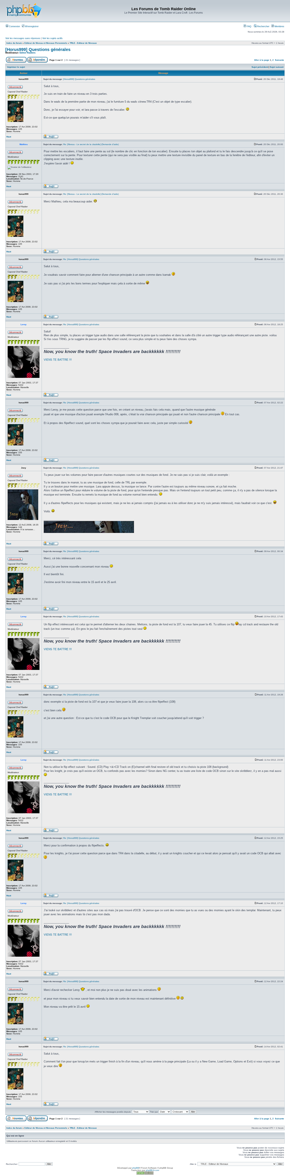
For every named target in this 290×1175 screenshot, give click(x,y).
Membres (279, 26)
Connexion (14, 26)
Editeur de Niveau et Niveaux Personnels (45, 43)
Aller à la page (261, 60)
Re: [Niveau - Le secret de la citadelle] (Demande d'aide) (91, 144)
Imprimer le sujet (16, 67)
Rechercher (262, 26)
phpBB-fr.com (152, 1170)
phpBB (135, 1168)
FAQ (248, 26)
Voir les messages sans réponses (22, 38)
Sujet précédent (260, 67)
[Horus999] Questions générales (37, 49)
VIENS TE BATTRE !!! (58, 359)
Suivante (279, 60)
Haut (8, 137)
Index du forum (14, 43)
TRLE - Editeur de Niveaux (83, 43)
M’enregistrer (31, 26)
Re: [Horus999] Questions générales (81, 259)
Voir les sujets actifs (52, 38)
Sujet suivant (276, 67)
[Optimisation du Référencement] (145, 1174)
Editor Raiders (27, 52)
